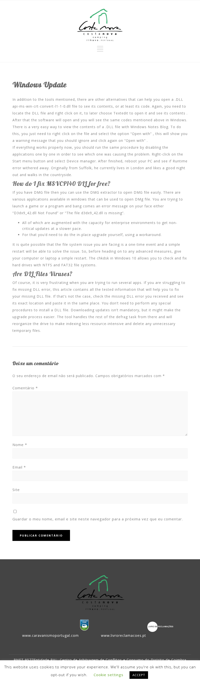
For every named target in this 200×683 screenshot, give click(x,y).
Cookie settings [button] (108, 674)
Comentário (25, 387)
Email (19, 467)
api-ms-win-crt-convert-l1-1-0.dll (41, 106)
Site (16, 489)
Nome (19, 444)
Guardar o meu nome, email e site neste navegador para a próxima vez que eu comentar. (97, 518)
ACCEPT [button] (138, 675)
